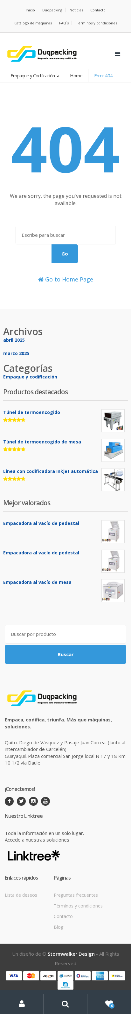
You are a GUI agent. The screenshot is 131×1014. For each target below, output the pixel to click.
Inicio (30, 10)
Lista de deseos (21, 895)
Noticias (76, 10)
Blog (58, 927)
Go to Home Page (68, 279)
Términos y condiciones (96, 23)
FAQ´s (64, 23)
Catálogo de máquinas (33, 23)
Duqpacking (52, 10)
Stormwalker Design (71, 954)
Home (76, 75)
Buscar (66, 654)
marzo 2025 (16, 353)
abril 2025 (14, 340)
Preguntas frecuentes (76, 895)
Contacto (98, 10)
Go (64, 253)
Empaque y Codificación (33, 75)
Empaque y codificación (30, 377)
